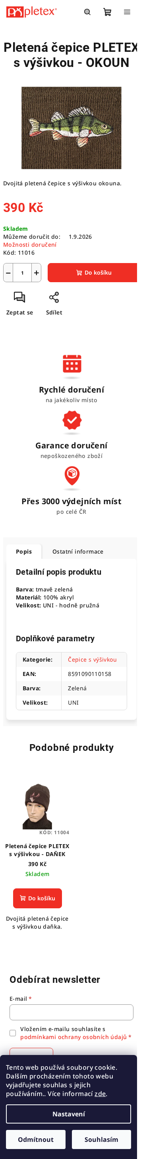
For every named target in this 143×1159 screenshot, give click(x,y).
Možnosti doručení (30, 244)
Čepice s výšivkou (92, 659)
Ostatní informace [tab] (78, 551)
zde (100, 1093)
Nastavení (68, 1114)
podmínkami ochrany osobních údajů (73, 1037)
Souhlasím (101, 1139)
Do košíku (98, 272)
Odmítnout (36, 1139)
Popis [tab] (24, 551)
